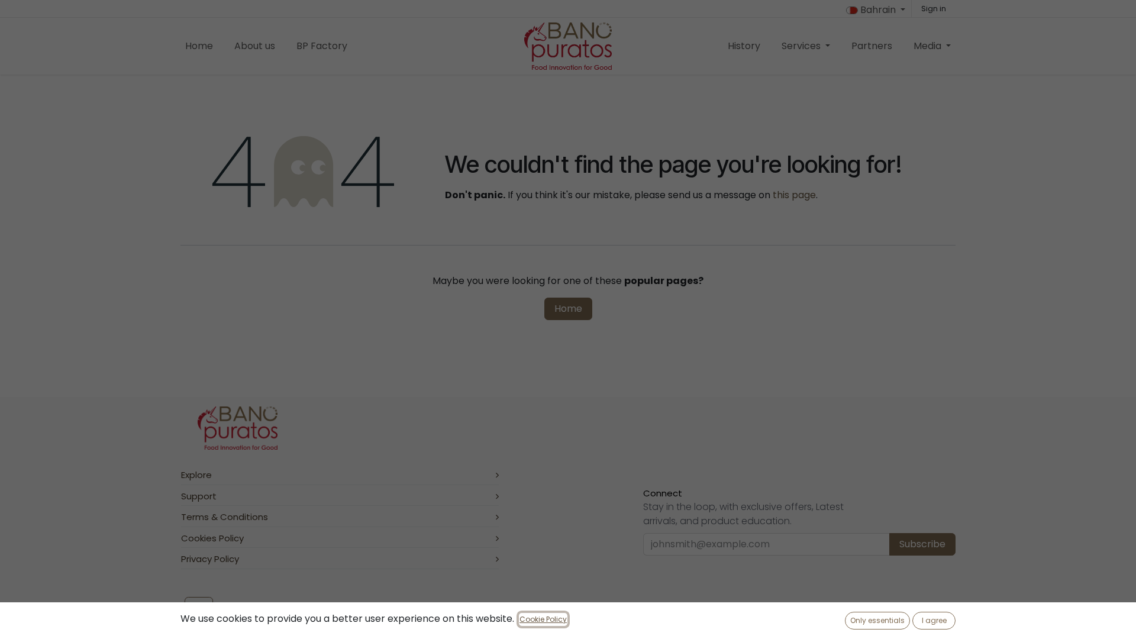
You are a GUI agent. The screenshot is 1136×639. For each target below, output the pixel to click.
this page (794, 195)
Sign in (933, 9)
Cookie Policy (543, 619)
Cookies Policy (212, 538)
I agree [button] (934, 620)
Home (568, 308)
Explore (196, 475)
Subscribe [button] (922, 544)
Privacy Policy (210, 559)
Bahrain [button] (878, 10)
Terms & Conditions (224, 517)
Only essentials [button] (877, 620)
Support (199, 496)
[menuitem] (199, 46)
